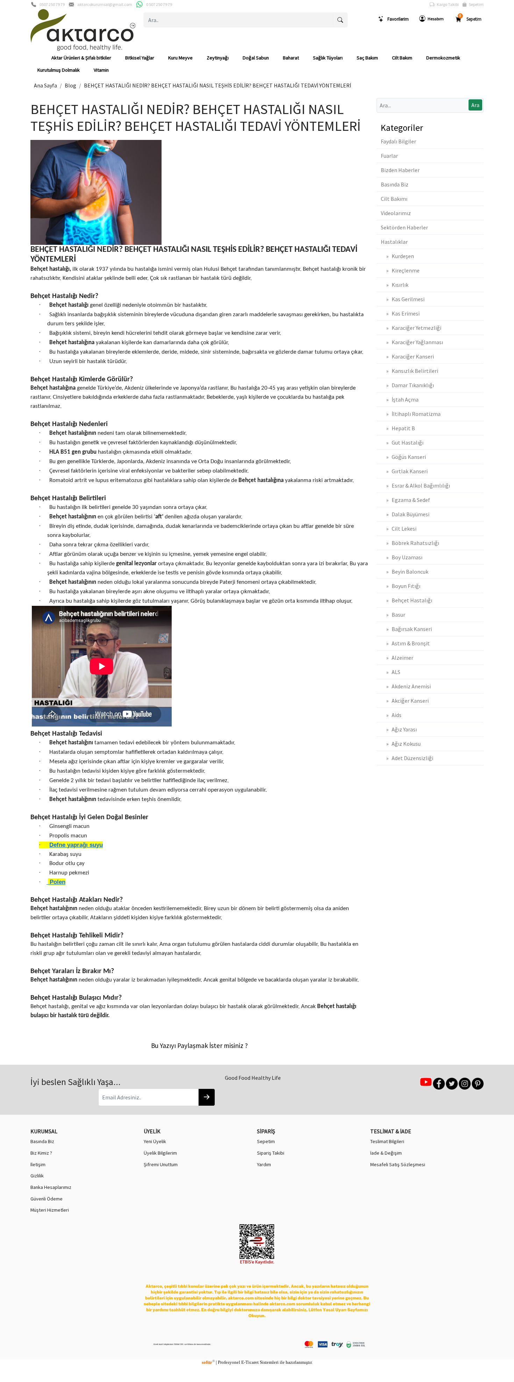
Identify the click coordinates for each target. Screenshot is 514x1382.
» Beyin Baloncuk (404, 571)
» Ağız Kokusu (401, 743)
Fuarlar (389, 155)
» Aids (391, 714)
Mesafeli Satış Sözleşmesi (397, 1164)
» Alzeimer (397, 657)
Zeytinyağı (218, 58)
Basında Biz (394, 184)
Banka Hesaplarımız (50, 1187)
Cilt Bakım (402, 58)
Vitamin (101, 70)
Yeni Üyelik (155, 1141)
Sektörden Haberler (404, 227)
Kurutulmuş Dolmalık (58, 70)
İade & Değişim (386, 1153)
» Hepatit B (398, 428)
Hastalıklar (394, 241)
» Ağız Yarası (399, 729)
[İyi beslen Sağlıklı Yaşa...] (206, 1097)
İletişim (37, 1164)
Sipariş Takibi (270, 1153)
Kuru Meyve (180, 58)
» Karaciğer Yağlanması (412, 342)
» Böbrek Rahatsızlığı (410, 542)
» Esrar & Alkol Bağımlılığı (415, 485)
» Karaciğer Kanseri (407, 356)
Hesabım (435, 18)
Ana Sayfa (45, 85)
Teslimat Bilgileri (387, 1141)
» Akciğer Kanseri (405, 700)
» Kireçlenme (400, 270)
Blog (70, 85)
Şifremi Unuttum (161, 1164)
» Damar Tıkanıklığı (407, 385)
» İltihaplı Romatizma (411, 413)
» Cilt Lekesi (398, 528)
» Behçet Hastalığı (406, 600)
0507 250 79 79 (52, 4)
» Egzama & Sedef (405, 499)
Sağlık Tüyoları (328, 58)
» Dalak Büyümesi (405, 514)
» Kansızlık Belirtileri (409, 370)
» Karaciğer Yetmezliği (411, 327)
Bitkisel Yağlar (139, 58)
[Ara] (340, 20)
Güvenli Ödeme (46, 1199)
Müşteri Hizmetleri (49, 1210)
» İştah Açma (400, 399)
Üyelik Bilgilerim (160, 1153)
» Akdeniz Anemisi (406, 686)
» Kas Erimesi (400, 313)
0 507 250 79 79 (159, 4)
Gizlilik (37, 1175)
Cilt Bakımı (394, 198)
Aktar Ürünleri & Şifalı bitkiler (81, 58)
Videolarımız (396, 213)
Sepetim (475, 4)
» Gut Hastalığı (402, 442)
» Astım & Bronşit (405, 643)
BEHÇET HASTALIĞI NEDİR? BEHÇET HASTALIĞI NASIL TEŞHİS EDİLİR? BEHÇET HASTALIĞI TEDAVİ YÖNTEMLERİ (218, 85)
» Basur (393, 614)
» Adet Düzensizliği (407, 757)
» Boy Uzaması (401, 557)
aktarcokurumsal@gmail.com (104, 4)
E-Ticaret (250, 1362)
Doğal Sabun (256, 58)
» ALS (390, 671)
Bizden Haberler (400, 169)
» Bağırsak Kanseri (406, 628)
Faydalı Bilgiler (398, 141)
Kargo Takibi (447, 4)
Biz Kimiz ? (41, 1153)
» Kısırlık (394, 284)
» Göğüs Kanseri (403, 456)
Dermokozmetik (443, 58)
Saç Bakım (367, 58)
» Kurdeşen (397, 256)
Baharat (291, 58)
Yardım (264, 1164)
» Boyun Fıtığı (400, 585)
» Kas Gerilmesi (402, 299)
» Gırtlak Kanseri (404, 471)
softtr (208, 1362)
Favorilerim (396, 19)
